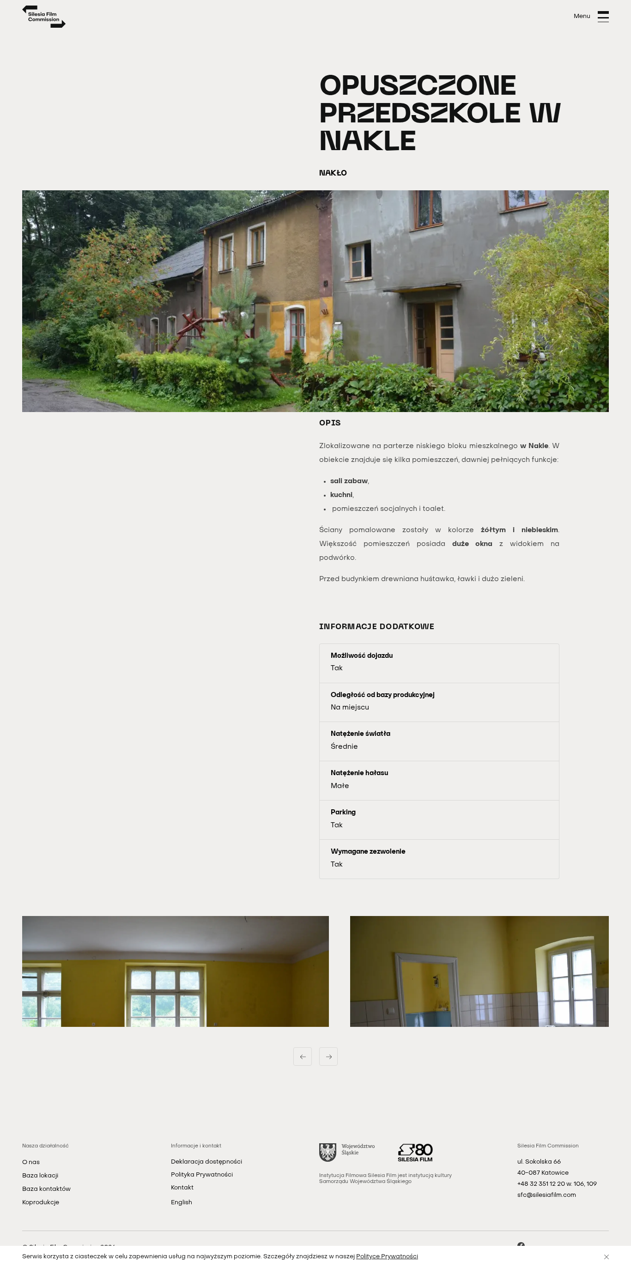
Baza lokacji (40, 1176)
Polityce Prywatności (387, 1257)
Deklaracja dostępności (206, 1162)
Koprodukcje (40, 1203)
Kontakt (182, 1188)
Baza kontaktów (46, 1189)
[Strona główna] (44, 17)
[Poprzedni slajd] (302, 1056)
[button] (175, 971)
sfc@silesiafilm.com (546, 1195)
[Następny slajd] (328, 1056)
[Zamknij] (606, 1257)
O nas (31, 1162)
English (181, 1203)
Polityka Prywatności (202, 1175)
